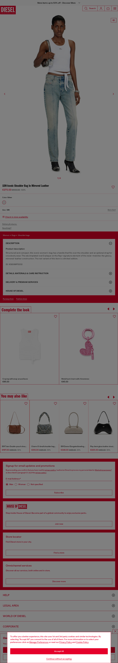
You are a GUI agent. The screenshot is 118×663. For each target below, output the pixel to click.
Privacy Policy (65, 642)
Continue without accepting (59, 659)
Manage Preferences (38, 642)
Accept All (59, 651)
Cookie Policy (82, 642)
